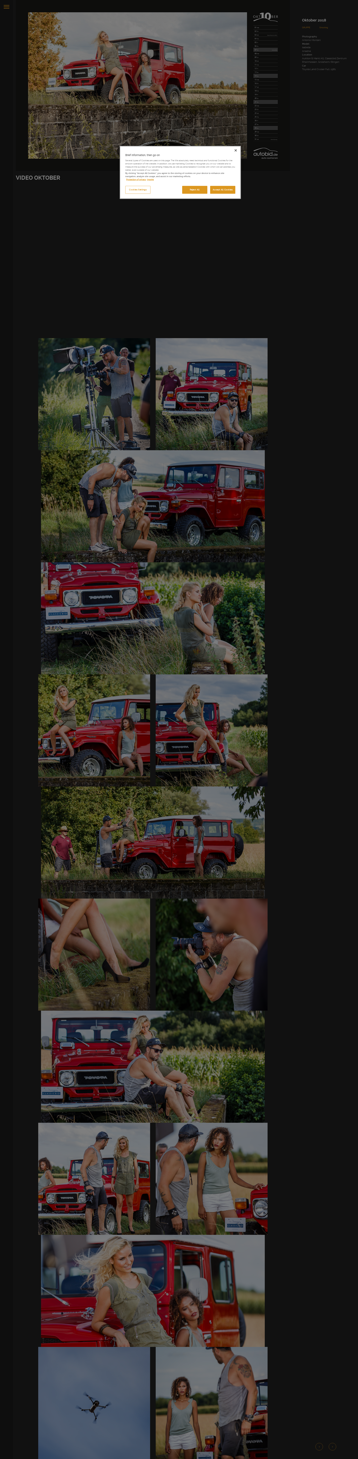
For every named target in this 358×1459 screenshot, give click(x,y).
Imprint (150, 179)
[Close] (236, 150)
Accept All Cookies (223, 189)
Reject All (195, 189)
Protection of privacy (136, 179)
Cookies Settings (138, 189)
